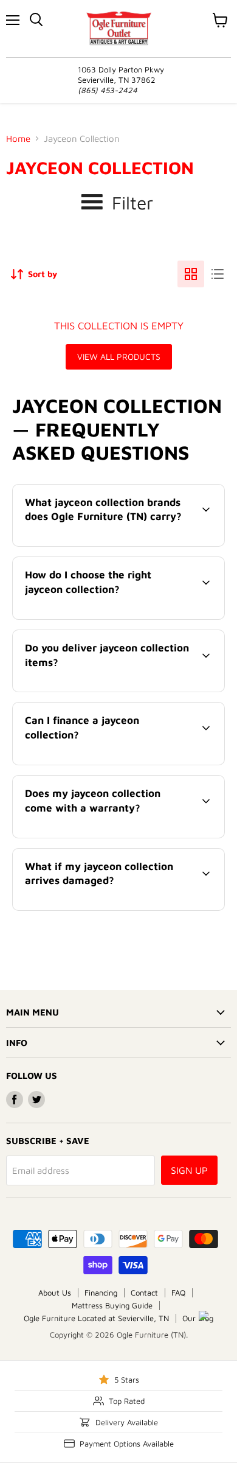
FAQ (178, 1292)
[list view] (217, 274)
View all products (118, 356)
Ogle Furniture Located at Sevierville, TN (96, 1318)
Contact (144, 1292)
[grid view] (190, 274)
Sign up (189, 1170)
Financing (100, 1292)
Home (18, 138)
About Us (54, 1292)
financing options (112, 762)
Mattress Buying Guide (112, 1305)
